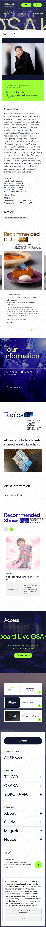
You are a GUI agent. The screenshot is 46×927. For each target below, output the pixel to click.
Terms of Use (9, 860)
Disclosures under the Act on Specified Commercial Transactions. (18, 863)
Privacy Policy (9, 867)
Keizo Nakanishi (11, 495)
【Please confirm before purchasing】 (16, 218)
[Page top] (38, 865)
